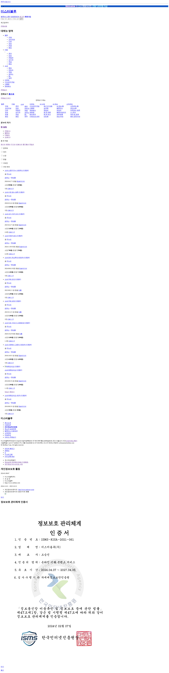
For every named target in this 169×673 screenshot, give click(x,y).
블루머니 (60, 108)
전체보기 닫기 (6, 98)
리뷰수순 (19, 144)
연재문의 (8, 435)
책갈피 (46, 110)
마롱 (20, 290)
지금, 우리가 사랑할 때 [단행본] (17, 323)
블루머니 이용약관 (11, 431)
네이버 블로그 (9, 448)
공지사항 (73, 108)
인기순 (13, 144)
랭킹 (10, 48)
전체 (7, 131)
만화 (6, 50)
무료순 (31, 144)
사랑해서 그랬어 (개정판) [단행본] (18, 345)
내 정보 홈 (60, 106)
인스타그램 (9, 454)
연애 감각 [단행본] (13, 279)
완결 (10, 46)
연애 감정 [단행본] (13, 301)
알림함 (15, 16)
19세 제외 (6, 167)
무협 (10, 72)
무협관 (11, 58)
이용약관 (8, 425)
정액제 (5, 148)
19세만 (5, 163)
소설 (6, 66)
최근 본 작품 (48, 106)
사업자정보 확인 (71, 441)
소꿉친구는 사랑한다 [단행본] (17, 170)
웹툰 (6, 35)
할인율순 (26, 144)
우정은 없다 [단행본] (13, 236)
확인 (2, 670)
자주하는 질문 (75, 110)
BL (10, 76)
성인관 (11, 60)
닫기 (2, 497)
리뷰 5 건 (12, 232)
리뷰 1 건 (10, 276)
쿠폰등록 (60, 114)
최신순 (3, 144)
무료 (10, 62)
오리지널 (12, 39)
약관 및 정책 (74, 114)
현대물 (13, 178)
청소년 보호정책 (10, 429)
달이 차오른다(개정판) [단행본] (17, 257)
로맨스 (11, 74)
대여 (4, 152)
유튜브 (7, 450)
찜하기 (12, 392)
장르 (10, 43)
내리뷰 (46, 116)
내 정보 (55, 104)
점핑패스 (8, 86)
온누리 (9, 174)
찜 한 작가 (47, 114)
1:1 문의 (73, 112)
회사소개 (8, 423)
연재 (10, 37)
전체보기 (4, 90)
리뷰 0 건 (10, 188)
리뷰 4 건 (12, 254)
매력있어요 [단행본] (13, 370)
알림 (5, 127)
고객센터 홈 (74, 106)
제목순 (8, 144)
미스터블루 (8, 11)
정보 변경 (60, 116)
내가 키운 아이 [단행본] (14, 214)
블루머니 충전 (6, 16)
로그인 (22, 16)
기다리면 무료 (9, 82)
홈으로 (11, 94)
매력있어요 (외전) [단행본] (16, 395)
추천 (10, 53)
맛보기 (7, 392)
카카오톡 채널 (9, 456)
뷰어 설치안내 (75, 116)
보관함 (46, 108)
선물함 (7, 84)
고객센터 (69, 104)
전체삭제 (4, 26)
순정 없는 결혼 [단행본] (14, 192)
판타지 (11, 70)
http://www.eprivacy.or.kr (26, 489)
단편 (10, 41)
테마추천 (33, 114)
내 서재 (42, 104)
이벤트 (7, 80)
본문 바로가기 (6, 2)
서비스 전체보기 (10, 437)
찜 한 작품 (47, 112)
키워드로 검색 (34, 116)
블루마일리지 (61, 112)
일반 (10, 78)
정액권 (59, 110)
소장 (4, 155)
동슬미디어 (21, 181)
